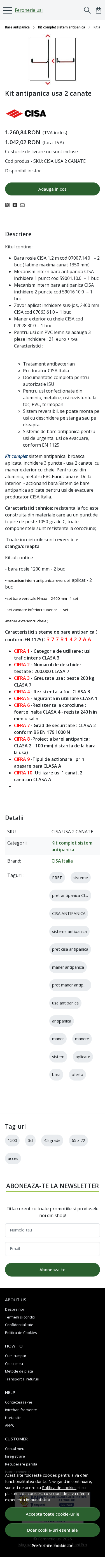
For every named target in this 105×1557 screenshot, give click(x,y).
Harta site (13, 1417)
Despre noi (14, 1309)
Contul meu (14, 1448)
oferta (77, 1074)
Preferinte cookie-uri (53, 1545)
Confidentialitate (19, 1324)
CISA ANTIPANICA (68, 913)
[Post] (9, 204)
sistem (58, 1056)
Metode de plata (19, 1371)
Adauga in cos (52, 189)
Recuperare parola (21, 1464)
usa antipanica (65, 1003)
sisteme (80, 877)
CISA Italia (62, 861)
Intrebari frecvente (21, 1409)
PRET (57, 877)
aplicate (83, 1056)
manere (82, 1038)
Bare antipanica (17, 27)
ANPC (9, 1425)
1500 (12, 1140)
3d (30, 1140)
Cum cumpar (15, 1355)
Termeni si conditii (20, 1317)
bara (56, 1074)
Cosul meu (14, 1363)
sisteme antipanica (69, 931)
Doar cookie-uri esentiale (52, 1530)
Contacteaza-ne (18, 1402)
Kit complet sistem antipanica (61, 27)
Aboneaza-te (52, 1269)
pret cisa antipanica (70, 949)
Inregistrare (15, 1456)
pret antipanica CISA (71, 895)
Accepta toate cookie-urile (52, 1514)
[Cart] (98, 10)
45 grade (52, 1140)
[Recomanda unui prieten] (24, 204)
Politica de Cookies (21, 1332)
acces (13, 1158)
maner (58, 1038)
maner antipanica (68, 967)
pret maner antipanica (72, 985)
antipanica (61, 1021)
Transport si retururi (22, 1379)
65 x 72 (78, 1140)
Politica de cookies (59, 1487)
